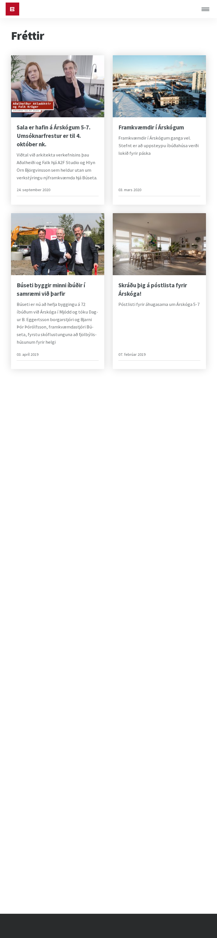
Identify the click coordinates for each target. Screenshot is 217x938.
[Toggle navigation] (207, 9)
